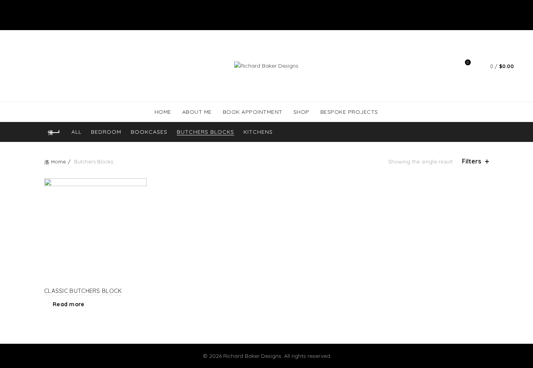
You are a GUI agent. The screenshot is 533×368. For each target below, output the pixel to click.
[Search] (445, 66)
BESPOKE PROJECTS (349, 111)
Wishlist (468, 62)
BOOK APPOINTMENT (252, 111)
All (76, 131)
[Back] (54, 132)
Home (58, 161)
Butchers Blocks (205, 131)
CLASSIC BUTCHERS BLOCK (83, 290)
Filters (471, 161)
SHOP (301, 111)
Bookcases (149, 131)
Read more (69, 304)
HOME (163, 111)
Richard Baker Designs (252, 355)
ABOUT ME (197, 111)
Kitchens (258, 131)
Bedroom (106, 131)
